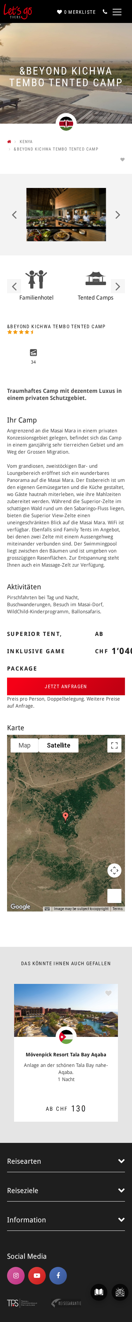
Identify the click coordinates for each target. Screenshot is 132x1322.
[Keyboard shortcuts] (47, 909)
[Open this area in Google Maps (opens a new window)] (20, 906)
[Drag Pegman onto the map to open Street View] (114, 896)
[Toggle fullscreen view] (114, 745)
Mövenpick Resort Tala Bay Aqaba (66, 1054)
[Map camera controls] (114, 870)
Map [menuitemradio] (25, 745)
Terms (118, 909)
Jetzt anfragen (66, 686)
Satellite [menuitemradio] (58, 745)
